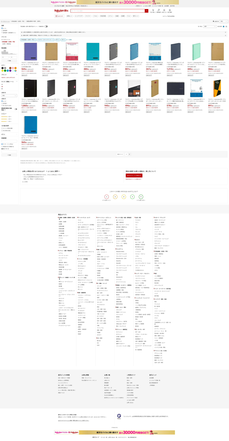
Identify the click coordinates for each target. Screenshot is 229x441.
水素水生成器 (62, 320)
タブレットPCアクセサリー (103, 228)
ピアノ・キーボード (102, 252)
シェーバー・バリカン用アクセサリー (86, 302)
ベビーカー (138, 290)
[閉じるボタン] (226, 32)
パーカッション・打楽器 (103, 268)
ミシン (60, 240)
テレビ (128, 16)
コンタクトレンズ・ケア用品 (123, 297)
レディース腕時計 (158, 278)
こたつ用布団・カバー (159, 342)
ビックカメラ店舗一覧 (157, 6)
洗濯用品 (156, 261)
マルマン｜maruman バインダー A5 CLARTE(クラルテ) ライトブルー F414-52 (113, 101)
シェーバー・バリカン (83, 300)
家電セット (69, 16)
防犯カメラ (138, 336)
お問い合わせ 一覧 (112, 437)
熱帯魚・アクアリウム (140, 307)
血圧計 (79, 331)
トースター (61, 288)
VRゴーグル (100, 246)
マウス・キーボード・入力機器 (85, 282)
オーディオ (80, 222)
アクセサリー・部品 (83, 247)
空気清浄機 (103, 16)
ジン (136, 224)
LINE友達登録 (130, 395)
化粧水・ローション (121, 312)
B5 (2, 88)
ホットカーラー (81, 308)
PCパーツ (80, 287)
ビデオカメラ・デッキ (83, 235)
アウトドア (157, 243)
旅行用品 (156, 295)
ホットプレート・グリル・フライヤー (67, 295)
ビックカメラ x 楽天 (59, 6)
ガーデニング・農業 (140, 343)
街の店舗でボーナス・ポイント (89, 380)
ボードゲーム (138, 261)
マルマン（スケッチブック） (8, 77)
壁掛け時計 (157, 280)
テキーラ (137, 236)
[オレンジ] (15, 68)
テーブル (156, 315)
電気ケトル (61, 303)
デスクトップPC (82, 261)
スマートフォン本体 (102, 220)
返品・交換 (129, 382)
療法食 (137, 326)
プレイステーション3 (121, 268)
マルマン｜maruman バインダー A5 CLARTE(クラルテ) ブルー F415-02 (133, 64)
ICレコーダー (81, 240)
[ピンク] (13, 68)
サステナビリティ (122, 437)
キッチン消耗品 (120, 229)
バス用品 (156, 265)
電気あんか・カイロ (63, 264)
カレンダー (99, 302)
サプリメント (119, 332)
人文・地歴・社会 (101, 309)
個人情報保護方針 (153, 382)
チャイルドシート (139, 292)
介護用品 (118, 299)
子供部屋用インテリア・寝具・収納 (162, 323)
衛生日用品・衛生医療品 (122, 292)
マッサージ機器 (81, 317)
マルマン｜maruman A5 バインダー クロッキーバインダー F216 (155, 101)
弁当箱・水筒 (119, 234)
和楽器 (98, 275)
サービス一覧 (104, 437)
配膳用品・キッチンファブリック (124, 236)
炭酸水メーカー (62, 314)
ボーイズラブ (100, 316)
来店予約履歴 (107, 392)
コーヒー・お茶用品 (121, 241)
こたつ (60, 260)
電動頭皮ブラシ (81, 313)
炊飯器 (60, 284)
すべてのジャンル (5, 21)
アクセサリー (100, 266)
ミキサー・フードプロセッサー (66, 307)
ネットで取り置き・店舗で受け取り (66, 390)
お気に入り (107, 380)
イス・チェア (157, 320)
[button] (2, 52)
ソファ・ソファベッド (159, 311)
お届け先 (3, 92)
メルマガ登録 (130, 392)
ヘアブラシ (80, 297)
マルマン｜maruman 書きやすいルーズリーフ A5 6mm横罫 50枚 (154, 64)
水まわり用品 (119, 245)
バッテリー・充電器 (102, 233)
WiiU (117, 272)
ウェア (156, 236)
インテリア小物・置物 (159, 347)
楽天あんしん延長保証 (63, 380)
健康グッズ (119, 341)
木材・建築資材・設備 (140, 341)
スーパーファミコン (121, 281)
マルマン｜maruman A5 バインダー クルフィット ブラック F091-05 (51, 101)
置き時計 (156, 283)
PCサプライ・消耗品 (83, 275)
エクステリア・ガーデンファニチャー (143, 346)
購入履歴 (106, 385)
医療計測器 (119, 301)
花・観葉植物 (138, 349)
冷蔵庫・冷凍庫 (62, 221)
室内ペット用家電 (139, 323)
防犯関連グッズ (158, 355)
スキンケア (119, 309)
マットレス (157, 304)
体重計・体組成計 (82, 329)
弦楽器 (98, 273)
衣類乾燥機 (61, 228)
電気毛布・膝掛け (63, 262)
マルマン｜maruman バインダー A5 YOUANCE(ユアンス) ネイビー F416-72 (175, 64)
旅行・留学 (99, 293)
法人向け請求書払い (109, 395)
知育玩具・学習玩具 (140, 244)
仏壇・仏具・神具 (158, 362)
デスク (156, 318)
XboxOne (118, 261)
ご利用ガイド (138, 6)
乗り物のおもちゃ (139, 247)
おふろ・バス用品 (139, 283)
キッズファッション (140, 276)
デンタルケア (81, 310)
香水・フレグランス (121, 326)
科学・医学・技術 (101, 320)
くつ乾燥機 (61, 233)
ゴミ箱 (156, 340)
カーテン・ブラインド (159, 328)
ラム (136, 227)
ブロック (137, 268)
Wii (117, 275)
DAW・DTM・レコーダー (103, 256)
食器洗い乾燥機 (62, 316)
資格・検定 (99, 330)
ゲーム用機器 (81, 284)
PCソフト (80, 289)
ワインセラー (62, 305)
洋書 (98, 325)
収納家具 (156, 326)
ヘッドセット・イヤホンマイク (104, 235)
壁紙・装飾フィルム (159, 335)
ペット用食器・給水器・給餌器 (142, 314)
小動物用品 (138, 309)
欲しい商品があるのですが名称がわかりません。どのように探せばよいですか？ (43, 174)
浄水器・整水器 (62, 318)
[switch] (16, 109)
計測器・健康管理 (120, 336)
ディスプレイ (81, 268)
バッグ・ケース (158, 231)
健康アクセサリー (120, 343)
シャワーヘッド (81, 315)
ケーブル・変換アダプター (103, 230)
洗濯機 (122, 16)
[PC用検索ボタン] (146, 11)
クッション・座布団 (159, 313)
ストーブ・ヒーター (63, 255)
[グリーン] (5, 71)
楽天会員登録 (171, 16)
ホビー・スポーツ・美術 (103, 295)
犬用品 (137, 302)
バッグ (156, 293)
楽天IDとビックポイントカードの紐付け (114, 397)
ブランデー (138, 234)
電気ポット (61, 300)
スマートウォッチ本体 (102, 237)
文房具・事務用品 (158, 254)
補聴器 (79, 320)
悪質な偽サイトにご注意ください (81, 420)
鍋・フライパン (120, 220)
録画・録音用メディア (83, 227)
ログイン (165, 16)
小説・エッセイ (101, 314)
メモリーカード (81, 244)
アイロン (61, 238)
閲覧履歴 (106, 382)
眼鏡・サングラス (158, 248)
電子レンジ (135, 16)
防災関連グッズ (139, 339)
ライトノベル (100, 327)
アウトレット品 (158, 353)
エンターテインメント (102, 290)
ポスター (99, 334)
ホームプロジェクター (83, 233)
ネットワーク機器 (82, 277)
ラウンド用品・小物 (159, 234)
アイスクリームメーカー (64, 325)
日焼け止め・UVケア (121, 323)
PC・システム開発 (101, 323)
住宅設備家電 (62, 245)
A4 (2, 84)
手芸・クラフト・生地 (159, 263)
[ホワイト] (8, 68)
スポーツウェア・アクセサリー (162, 245)
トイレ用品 (157, 268)
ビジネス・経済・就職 (102, 300)
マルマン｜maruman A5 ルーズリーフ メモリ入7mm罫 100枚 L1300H (72, 64)
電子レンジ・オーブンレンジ (66, 281)
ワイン (137, 222)
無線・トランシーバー (83, 249)
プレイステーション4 (121, 256)
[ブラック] (2, 68)
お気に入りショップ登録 (133, 387)
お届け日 (3, 98)
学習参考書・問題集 (102, 311)
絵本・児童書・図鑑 (102, 288)
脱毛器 (79, 306)
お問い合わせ (130, 402)
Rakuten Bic (61, 10)
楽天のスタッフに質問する (134, 175)
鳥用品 (137, 312)
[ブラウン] (10, 68)
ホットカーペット (63, 257)
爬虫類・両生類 (139, 316)
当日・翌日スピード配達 (64, 378)
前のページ (120, 154)
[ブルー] (8, 71)
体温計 (79, 334)
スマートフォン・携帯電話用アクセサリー (105, 225)
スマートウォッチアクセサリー (104, 240)
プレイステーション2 (121, 270)
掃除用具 (156, 258)
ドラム (98, 261)
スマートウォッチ (158, 285)
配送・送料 (129, 378)
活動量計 (80, 324)
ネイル (117, 319)
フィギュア (138, 251)
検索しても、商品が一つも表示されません (34, 179)
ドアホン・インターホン (141, 334)
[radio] (2, 28)
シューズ (156, 229)
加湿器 (60, 271)
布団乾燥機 (61, 231)
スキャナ (80, 273)
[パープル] (10, 71)
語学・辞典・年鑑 (101, 318)
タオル (156, 270)
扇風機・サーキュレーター (65, 269)
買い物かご (107, 378)
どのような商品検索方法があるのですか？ (34, 176)
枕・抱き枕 (157, 306)
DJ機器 (99, 270)
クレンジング (119, 314)
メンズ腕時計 (157, 276)
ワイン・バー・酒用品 (121, 243)
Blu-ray (99, 340)
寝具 (155, 301)
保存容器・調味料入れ (121, 227)
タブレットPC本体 (101, 222)
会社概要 (166, 6)
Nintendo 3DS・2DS (121, 258)
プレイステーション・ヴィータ (123, 265)
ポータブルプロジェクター (84, 255)
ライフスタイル (101, 304)
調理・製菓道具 (120, 222)
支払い (128, 380)
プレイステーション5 (121, 254)
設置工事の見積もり (63, 387)
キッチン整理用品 (120, 231)
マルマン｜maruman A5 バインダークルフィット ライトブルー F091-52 (196, 64)
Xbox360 (118, 263)
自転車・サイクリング (159, 220)
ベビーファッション (140, 278)
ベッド (156, 308)
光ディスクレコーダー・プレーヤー (86, 230)
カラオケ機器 (100, 277)
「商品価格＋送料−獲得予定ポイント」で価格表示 (32, 26)
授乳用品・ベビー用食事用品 (142, 287)
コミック (99, 286)
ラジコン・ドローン (140, 254)
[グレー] (5, 68)
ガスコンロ (61, 298)
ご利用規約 (152, 385)
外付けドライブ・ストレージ (85, 280)
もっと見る (25, 181)
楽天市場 (172, 6)
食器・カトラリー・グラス (122, 224)
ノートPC (80, 263)
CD (98, 343)
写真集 (98, 332)
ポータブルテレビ (82, 242)
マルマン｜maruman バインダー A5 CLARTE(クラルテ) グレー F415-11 (113, 64)
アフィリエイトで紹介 (132, 397)
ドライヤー (88, 16)
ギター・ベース (101, 263)
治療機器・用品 (120, 290)
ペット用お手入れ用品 (140, 305)
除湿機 (60, 274)
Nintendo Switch (120, 251)
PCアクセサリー (82, 266)
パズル (137, 256)
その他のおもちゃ (139, 270)
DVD (98, 345)
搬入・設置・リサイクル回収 (65, 385)
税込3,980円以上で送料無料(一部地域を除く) (76, 6)
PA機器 (99, 254)
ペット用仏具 (138, 321)
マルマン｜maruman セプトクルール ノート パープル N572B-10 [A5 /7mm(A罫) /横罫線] (30, 64)
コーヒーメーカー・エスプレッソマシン (67, 291)
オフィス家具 (157, 345)
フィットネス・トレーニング (161, 238)
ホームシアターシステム (84, 237)
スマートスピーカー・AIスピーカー (86, 252)
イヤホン (95, 16)
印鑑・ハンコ (157, 256)
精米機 (60, 286)
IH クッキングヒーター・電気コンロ (67, 310)
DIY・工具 (137, 332)
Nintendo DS (119, 277)
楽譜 (98, 297)
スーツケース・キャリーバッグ (162, 291)
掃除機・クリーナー (63, 235)
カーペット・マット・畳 (160, 331)
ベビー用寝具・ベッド (140, 285)
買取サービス (61, 392)
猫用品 (137, 300)
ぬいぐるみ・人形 (139, 242)
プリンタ (80, 270)
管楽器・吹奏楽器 (101, 259)
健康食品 (118, 339)
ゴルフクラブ (157, 227)
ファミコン (119, 279)
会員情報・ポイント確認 (110, 390)
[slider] (1, 54)
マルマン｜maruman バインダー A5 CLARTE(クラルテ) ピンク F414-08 (71, 101)
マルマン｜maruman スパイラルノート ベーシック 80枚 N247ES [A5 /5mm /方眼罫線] (92, 101)
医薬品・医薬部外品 (121, 287)
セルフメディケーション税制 (65, 420)
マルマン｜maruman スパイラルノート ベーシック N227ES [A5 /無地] (216, 64)
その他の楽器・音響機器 (103, 280)
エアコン (110, 16)
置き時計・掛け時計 (159, 333)
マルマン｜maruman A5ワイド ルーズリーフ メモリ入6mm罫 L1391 (196, 101)
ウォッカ (137, 231)
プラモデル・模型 (139, 249)
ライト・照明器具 (63, 247)
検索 (10, 60)
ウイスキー (138, 220)
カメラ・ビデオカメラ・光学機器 (86, 224)
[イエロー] (2, 71)
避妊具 (117, 294)
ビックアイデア (79, 16)
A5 (2, 86)
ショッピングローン (63, 382)
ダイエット (119, 334)
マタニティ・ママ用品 (140, 280)
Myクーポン (107, 387)
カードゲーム (138, 258)
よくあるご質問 (147, 6)
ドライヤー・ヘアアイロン (84, 295)
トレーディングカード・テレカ (142, 263)
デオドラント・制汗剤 (121, 321)
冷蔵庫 (117, 16)
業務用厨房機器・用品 (121, 238)
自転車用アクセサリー (159, 224)
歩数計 (79, 327)
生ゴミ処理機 (62, 323)
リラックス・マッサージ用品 (123, 346)
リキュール (138, 229)
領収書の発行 (130, 390)
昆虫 (136, 319)
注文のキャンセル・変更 (133, 385)
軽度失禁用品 (119, 304)
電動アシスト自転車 (159, 222)
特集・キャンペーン (86, 378)
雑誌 (98, 307)
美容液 (117, 316)
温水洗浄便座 (81, 322)
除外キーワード (5, 148)
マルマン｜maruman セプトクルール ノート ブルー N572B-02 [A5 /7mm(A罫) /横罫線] (30, 137)
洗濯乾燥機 (61, 226)
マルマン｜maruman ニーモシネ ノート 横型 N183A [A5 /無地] (175, 101)
